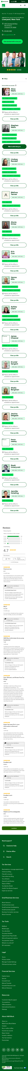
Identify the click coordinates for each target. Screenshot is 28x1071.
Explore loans (6, 976)
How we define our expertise (8, 85)
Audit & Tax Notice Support (10, 888)
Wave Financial (6, 914)
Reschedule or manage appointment (12, 869)
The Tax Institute (7, 1038)
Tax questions (6, 1002)
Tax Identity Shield (7, 886)
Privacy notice (6, 959)
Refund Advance (7, 988)
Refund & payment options (10, 938)
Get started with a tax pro (12, 41)
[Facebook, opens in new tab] (8, 1050)
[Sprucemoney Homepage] (23, 1)
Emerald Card (6, 981)
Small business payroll (8, 909)
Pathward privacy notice (9, 964)
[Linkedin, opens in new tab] (22, 1050)
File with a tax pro (7, 874)
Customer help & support (9, 1000)
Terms (4, 957)
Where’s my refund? (8, 943)
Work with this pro (14, 146)
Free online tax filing (8, 876)
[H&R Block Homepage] (4, 1)
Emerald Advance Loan (9, 985)
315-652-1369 (8, 31)
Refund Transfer (6, 983)
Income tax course (7, 1030)
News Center (6, 1033)
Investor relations (7, 1035)
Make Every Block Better (9, 1023)
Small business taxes (8, 905)
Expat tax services (7, 890)
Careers (4, 1026)
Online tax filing (6, 871)
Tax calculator (6, 931)
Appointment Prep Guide (9, 935)
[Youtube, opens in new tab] (17, 1050)
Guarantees (5, 1040)
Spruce (4, 978)
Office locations (6, 1004)
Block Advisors (6, 902)
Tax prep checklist (7, 933)
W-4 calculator (6, 945)
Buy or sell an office (7, 1028)
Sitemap (4, 1009)
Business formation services (10, 912)
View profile (14, 119)
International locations (8, 1007)
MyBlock (4, 926)
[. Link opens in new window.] (7, 1067)
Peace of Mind (6, 883)
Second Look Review (8, 881)
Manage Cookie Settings (9, 962)
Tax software (5, 878)
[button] (20, 5)
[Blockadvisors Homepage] (14, 1)
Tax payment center (8, 940)
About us (4, 1021)
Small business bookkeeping (10, 907)
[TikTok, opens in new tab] (4, 1050)
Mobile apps (5, 928)
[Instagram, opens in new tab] (13, 1050)
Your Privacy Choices (18, 1067)
